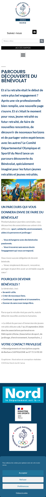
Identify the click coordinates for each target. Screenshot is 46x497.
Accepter (23, 473)
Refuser (23, 479)
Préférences (23, 486)
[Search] (42, 41)
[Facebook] (34, 32)
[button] (23, 55)
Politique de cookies (22, 493)
